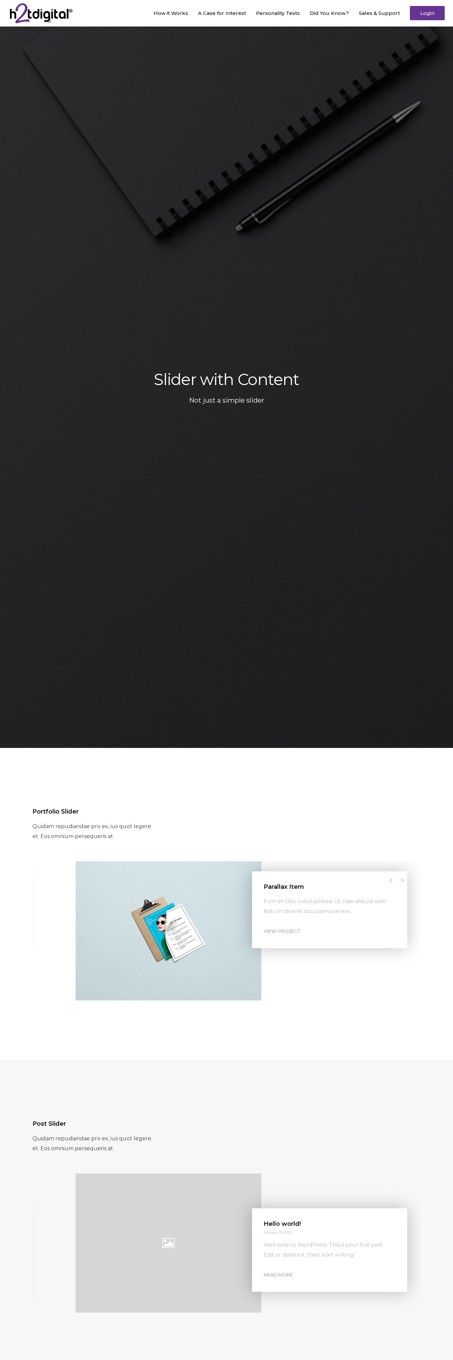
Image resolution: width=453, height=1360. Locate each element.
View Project (282, 941)
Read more (278, 1285)
